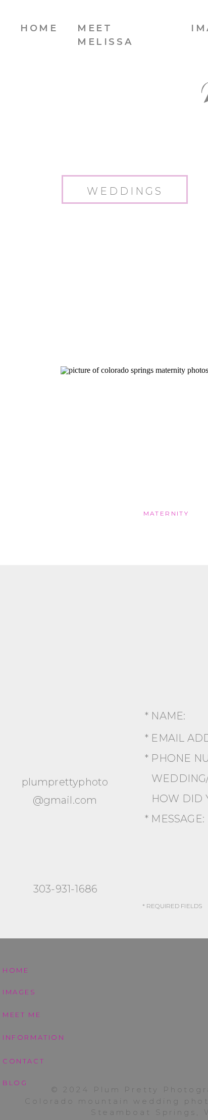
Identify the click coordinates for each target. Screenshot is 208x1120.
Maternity (166, 513)
